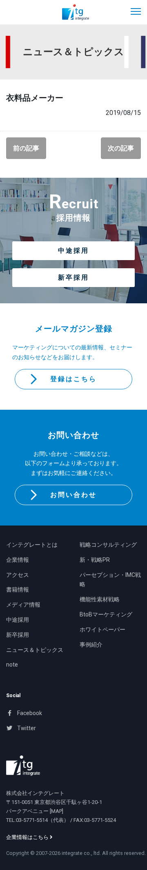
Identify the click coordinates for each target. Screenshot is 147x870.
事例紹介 (91, 644)
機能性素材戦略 (100, 599)
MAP (56, 811)
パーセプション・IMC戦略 (110, 580)
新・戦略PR (95, 559)
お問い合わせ (73, 495)
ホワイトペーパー (102, 629)
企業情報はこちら (28, 837)
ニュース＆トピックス (34, 650)
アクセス (17, 575)
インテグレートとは (32, 544)
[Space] (23, 765)
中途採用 (73, 250)
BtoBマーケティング (106, 614)
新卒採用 (73, 277)
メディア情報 (23, 604)
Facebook (29, 713)
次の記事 (121, 148)
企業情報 (17, 559)
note (12, 664)
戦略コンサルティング (108, 544)
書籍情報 (17, 589)
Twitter (26, 728)
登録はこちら (73, 379)
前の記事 (26, 148)
